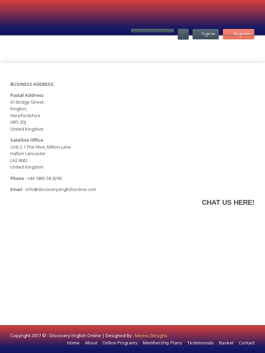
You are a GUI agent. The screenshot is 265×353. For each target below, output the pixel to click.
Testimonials (200, 343)
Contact (247, 343)
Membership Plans (162, 343)
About (91, 343)
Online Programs (120, 343)
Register (242, 34)
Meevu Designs (151, 335)
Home (73, 343)
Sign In (208, 34)
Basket (226, 343)
